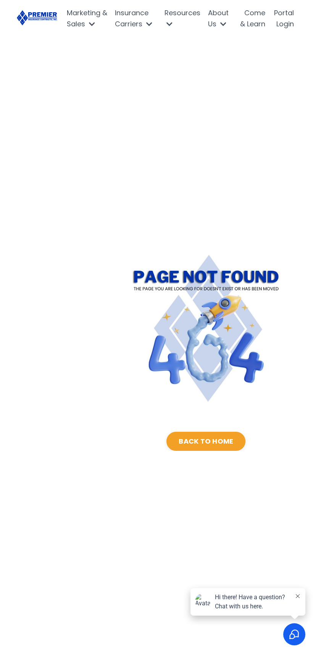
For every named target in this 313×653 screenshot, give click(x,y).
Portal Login (284, 18)
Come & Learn (252, 18)
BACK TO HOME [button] (206, 441)
